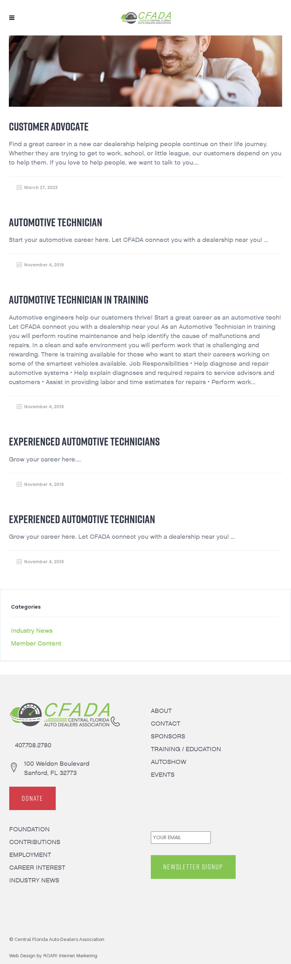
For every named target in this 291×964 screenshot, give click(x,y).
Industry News (32, 631)
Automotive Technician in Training (78, 300)
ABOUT (161, 711)
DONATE (32, 798)
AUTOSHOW (168, 762)
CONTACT (165, 724)
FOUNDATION (29, 829)
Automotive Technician (55, 222)
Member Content (36, 643)
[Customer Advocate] (145, 71)
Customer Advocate (49, 126)
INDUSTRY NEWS (34, 880)
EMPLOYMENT (30, 855)
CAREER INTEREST (37, 868)
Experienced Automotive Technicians (84, 441)
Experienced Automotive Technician (82, 519)
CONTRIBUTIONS (34, 842)
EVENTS (163, 775)
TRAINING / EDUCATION (186, 749)
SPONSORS (168, 736)
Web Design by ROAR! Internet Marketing (53, 956)
